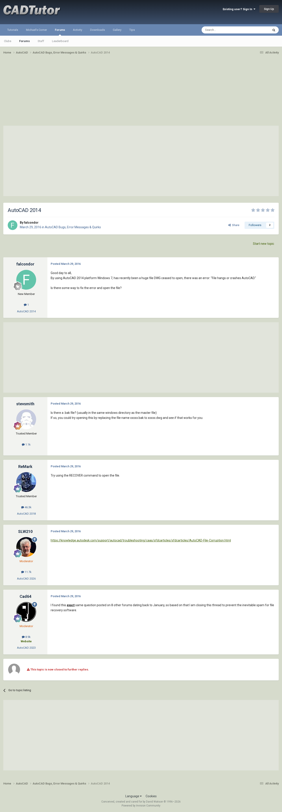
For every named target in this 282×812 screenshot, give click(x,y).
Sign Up (269, 9)
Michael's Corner (36, 29)
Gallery (117, 29)
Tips (132, 29)
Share (235, 225)
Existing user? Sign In (238, 9)
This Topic (257, 29)
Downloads (97, 29)
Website (26, 641)
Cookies (151, 796)
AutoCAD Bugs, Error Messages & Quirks (73, 227)
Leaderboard (60, 41)
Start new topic (263, 243)
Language (132, 796)
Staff (41, 41)
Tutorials (12, 29)
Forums (60, 29)
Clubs (7, 41)
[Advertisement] (141, 92)
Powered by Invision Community (141, 805)
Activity (77, 29)
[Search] (274, 29)
